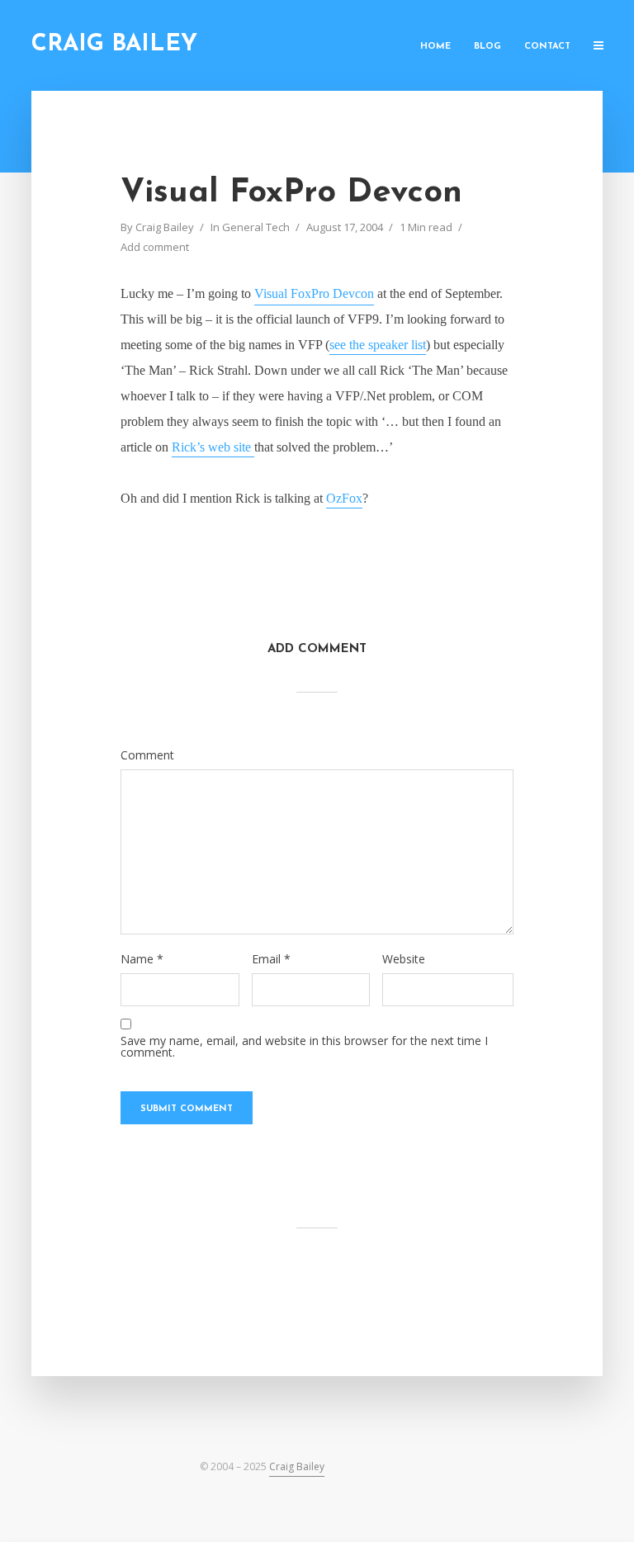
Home (435, 46)
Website (403, 959)
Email (271, 959)
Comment (147, 755)
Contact (547, 46)
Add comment (155, 246)
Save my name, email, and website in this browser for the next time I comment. (304, 1046)
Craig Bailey (114, 44)
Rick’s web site (213, 447)
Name (142, 959)
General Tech (256, 227)
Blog (487, 46)
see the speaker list (377, 345)
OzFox (344, 498)
